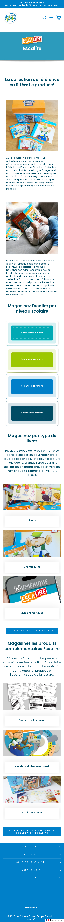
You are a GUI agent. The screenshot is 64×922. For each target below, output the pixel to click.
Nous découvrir (31, 846)
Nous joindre (31, 870)
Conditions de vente (31, 862)
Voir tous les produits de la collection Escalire (32, 831)
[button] (54, 920)
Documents (31, 854)
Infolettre (31, 878)
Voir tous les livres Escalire (32, 630)
